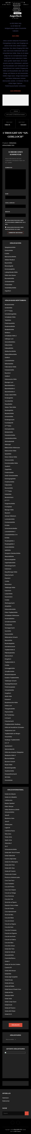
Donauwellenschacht (11, 774)
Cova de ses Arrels (10, 936)
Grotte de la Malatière (11, 797)
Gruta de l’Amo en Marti (11, 905)
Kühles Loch (8, 705)
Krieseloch (8, 699)
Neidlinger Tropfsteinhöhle (12, 740)
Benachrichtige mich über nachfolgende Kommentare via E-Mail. (15, 222)
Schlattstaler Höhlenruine (12, 615)
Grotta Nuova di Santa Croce (13, 989)
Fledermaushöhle (10, 323)
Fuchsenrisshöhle (10, 522)
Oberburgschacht (9, 603)
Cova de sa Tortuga (10, 893)
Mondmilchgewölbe (10, 767)
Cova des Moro (9, 942)
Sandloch (7, 466)
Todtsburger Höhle (10, 587)
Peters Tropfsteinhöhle (11, 612)
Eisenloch (7, 578)
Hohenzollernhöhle (10, 609)
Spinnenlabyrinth (9, 749)
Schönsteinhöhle (9, 281)
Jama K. (7, 821)
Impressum (5, 1098)
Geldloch (7, 357)
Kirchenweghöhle (10, 269)
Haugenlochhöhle (10, 503)
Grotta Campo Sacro (10, 1001)
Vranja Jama (8, 837)
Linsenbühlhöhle (9, 360)
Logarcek (7, 827)
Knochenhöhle (9, 634)
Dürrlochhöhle (9, 250)
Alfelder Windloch (10, 259)
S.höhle (7, 581)
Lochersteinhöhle (10, 519)
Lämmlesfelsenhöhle (11, 438)
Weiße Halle (8, 696)
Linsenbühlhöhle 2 (10, 531)
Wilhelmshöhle (9, 363)
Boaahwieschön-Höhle (11, 702)
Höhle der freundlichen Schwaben (14, 727)
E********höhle (9, 311)
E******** (7, 500)
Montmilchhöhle (9, 413)
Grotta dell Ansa (9, 983)
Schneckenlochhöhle (11, 849)
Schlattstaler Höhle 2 (11, 335)
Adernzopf (8, 444)
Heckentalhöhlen (9, 618)
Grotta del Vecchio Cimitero (12, 964)
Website (7, 211)
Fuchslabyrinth (9, 422)
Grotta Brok (8, 973)
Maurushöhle (8, 640)
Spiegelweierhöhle (10, 247)
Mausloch (7, 513)
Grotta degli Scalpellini (11, 977)
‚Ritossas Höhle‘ (9, 995)
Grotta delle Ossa (10, 868)
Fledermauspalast (10, 687)
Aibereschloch (9, 656)
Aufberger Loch (9, 339)
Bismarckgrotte (9, 266)
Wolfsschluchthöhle (10, 351)
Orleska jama (8, 824)
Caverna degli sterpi (10, 858)
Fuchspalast (8, 506)
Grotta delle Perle (10, 865)
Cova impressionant (10, 911)
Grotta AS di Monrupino (11, 862)
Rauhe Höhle (8, 764)
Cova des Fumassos (10, 930)
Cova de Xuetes (9, 908)
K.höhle (7, 253)
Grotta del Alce (9, 992)
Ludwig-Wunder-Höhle (11, 272)
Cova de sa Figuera (10, 924)
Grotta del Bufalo (9, 986)
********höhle (8, 491)
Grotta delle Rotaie (10, 1011)
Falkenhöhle (8, 485)
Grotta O (7, 961)
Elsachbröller (8, 404)
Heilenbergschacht (10, 565)
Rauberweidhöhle (10, 326)
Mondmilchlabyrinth (10, 674)
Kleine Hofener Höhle (11, 457)
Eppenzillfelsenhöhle (11, 354)
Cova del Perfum (9, 886)
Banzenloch (8, 584)
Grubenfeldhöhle (9, 547)
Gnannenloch (8, 597)
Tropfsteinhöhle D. (10, 649)
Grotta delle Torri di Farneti (12, 852)
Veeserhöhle (8, 736)
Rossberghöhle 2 (9, 544)
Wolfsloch (7, 332)
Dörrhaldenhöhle (9, 429)
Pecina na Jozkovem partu (12, 877)
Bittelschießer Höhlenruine (12, 447)
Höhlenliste (15, 1025)
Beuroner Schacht (10, 761)
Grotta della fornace (10, 970)
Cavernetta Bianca (10, 958)
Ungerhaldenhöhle (10, 562)
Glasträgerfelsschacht (11, 684)
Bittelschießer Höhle (10, 450)
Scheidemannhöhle (10, 621)
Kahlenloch (8, 569)
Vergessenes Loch (10, 730)
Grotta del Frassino (10, 871)
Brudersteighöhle (9, 643)
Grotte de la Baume (10, 794)
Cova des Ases (9, 927)
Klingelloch (8, 659)
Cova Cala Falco (9, 880)
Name (7, 193)
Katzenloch (8, 590)
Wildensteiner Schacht (11, 637)
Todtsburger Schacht (10, 680)
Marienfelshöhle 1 (10, 385)
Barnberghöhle (9, 410)
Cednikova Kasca (10, 830)
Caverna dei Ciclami (10, 874)
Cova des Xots (9, 899)
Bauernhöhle (8, 263)
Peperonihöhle (9, 712)
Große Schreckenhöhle (11, 475)
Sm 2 (6, 846)
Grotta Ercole (8, 1005)
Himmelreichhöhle (10, 435)
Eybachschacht (9, 575)
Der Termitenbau (9, 715)
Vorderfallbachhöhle (10, 287)
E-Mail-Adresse (10, 202)
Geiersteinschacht (10, 646)
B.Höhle (7, 537)
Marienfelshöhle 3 (10, 391)
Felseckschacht (9, 721)
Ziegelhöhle (8, 469)
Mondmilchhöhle (9, 304)
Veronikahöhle (9, 401)
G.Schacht (8, 718)
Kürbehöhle (8, 494)
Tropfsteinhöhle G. (10, 662)
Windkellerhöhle (9, 329)
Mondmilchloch (9, 497)
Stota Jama (8, 834)
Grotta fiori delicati (10, 952)
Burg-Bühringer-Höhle (11, 572)
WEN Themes (17, 1131)
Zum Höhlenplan (15, 91)
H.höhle (7, 600)
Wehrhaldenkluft (9, 441)
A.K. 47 (7, 743)
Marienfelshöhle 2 (10, 388)
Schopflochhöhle (9, 671)
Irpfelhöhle (8, 550)
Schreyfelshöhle (9, 690)
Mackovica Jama (9, 818)
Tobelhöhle (8, 320)
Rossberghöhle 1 (9, 541)
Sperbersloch (8, 746)
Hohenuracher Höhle (11, 379)
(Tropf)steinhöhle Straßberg (12, 724)
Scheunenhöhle (9, 460)
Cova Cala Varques (10, 890)
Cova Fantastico (9, 883)
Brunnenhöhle (9, 488)
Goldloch (7, 376)
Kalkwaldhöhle (9, 348)
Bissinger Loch (9, 382)
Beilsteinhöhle (9, 432)
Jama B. (7, 815)
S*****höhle (8, 426)
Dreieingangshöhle (10, 478)
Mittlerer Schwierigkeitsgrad (15, 114)
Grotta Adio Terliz (9, 949)
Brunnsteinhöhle (9, 278)
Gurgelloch (8, 693)
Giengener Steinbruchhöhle (12, 553)
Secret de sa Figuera (11, 902)
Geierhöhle (8, 631)
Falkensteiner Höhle (10, 367)
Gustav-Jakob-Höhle (10, 394)
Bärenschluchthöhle (10, 256)
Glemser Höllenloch (10, 516)
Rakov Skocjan (9, 806)
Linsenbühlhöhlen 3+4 (11, 534)
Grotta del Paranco (10, 1008)
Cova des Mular (9, 917)
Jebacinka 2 (8, 843)
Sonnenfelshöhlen (10, 342)
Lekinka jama (8, 800)
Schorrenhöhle (9, 416)
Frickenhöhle (8, 284)
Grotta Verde (8, 998)
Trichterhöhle (8, 625)
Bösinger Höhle (9, 509)
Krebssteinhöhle (9, 370)
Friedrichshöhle (9, 472)
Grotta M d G (8, 1014)
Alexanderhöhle (9, 955)
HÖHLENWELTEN (17, 1129)
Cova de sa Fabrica (10, 939)
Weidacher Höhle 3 (10, 755)
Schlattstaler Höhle (10, 317)
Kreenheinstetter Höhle (11, 463)
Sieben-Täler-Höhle (10, 407)
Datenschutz (5, 1101)
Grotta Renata (9, 980)
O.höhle (7, 665)
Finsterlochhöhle (9, 482)
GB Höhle (7, 777)
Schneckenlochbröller (11, 528)
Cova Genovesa (9, 896)
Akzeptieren (17, 13)
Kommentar (9, 167)
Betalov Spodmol (9, 803)
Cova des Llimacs (10, 945)
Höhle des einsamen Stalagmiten (14, 752)
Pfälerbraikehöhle (10, 652)
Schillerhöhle (8, 307)
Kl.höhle (7, 525)
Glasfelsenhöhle (9, 771)
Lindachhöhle (8, 593)
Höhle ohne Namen (10, 275)
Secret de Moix (9, 914)
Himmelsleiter (9, 780)
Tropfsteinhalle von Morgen (12, 733)
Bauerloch (8, 373)
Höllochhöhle (8, 345)
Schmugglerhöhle (10, 668)
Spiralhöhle (8, 454)
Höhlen (16, 111)
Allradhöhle (8, 606)
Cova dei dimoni (9, 921)
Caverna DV (8, 967)
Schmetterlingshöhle (10, 314)
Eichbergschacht (9, 419)
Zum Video (15, 36)
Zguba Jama (8, 840)
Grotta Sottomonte (10, 855)
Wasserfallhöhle (9, 556)
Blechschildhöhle (10, 758)
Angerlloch (8, 291)
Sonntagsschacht (10, 628)
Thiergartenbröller (10, 708)
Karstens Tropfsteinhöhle (12, 677)
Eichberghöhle (9, 398)
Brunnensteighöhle (10, 559)
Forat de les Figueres (11, 933)
